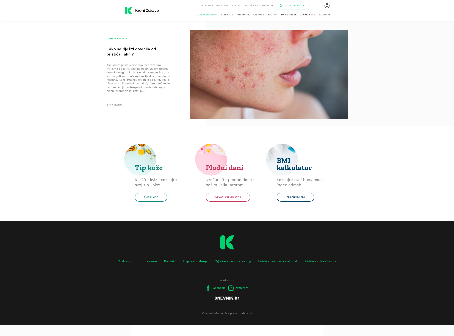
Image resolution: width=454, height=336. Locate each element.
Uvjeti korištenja (195, 261)
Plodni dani (224, 167)
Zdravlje (227, 14)
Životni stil (308, 14)
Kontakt (237, 5)
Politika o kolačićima (320, 261)
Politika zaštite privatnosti (278, 261)
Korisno (324, 14)
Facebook (218, 288)
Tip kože (149, 167)
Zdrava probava (206, 14)
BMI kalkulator (294, 164)
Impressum (222, 5)
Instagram (241, 288)
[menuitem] (327, 6)
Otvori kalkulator (228, 197)
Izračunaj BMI (295, 197)
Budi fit (272, 14)
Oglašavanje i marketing (259, 5)
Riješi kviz (151, 197)
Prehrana (243, 14)
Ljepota (258, 14)
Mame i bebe (289, 14)
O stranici (207, 5)
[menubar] (327, 6)
